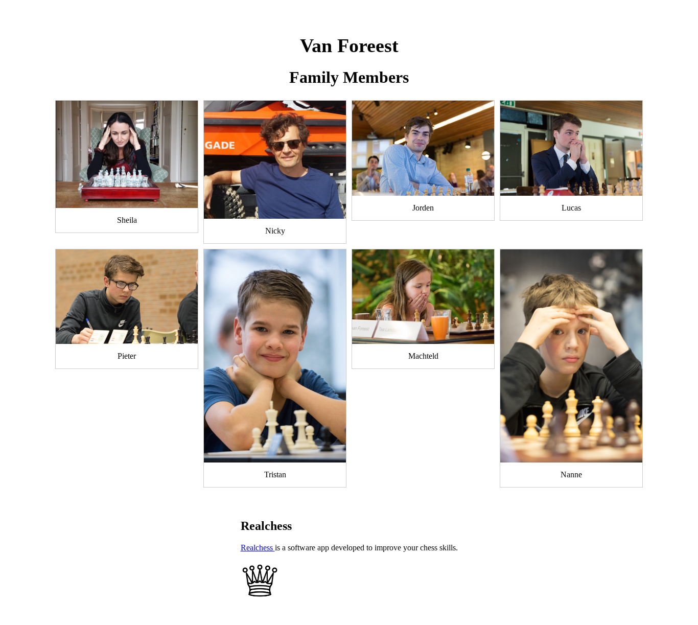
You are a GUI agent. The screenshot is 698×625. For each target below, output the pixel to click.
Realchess (258, 547)
